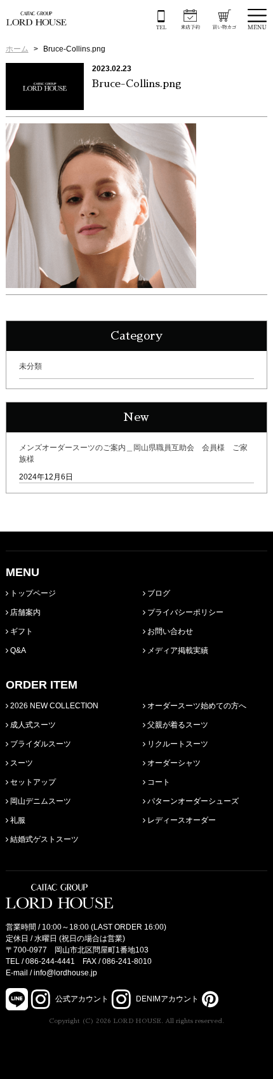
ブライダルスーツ (39, 743)
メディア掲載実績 (176, 650)
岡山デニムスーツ (39, 801)
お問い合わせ (169, 631)
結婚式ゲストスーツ (43, 839)
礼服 (16, 820)
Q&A (17, 650)
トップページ (32, 593)
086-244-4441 (50, 961)
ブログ (157, 593)
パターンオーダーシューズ (192, 801)
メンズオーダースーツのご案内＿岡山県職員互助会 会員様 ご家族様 (133, 453)
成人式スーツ (32, 724)
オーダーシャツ (173, 763)
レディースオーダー (180, 820)
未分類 (30, 366)
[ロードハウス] (36, 18)
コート (157, 782)
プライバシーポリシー (184, 612)
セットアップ (32, 782)
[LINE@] (17, 999)
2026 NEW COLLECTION (53, 705)
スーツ (20, 763)
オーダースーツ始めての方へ (195, 705)
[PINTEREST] (208, 998)
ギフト (20, 631)
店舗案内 (24, 612)
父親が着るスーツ (176, 724)
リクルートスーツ (176, 743)
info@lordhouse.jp (65, 972)
